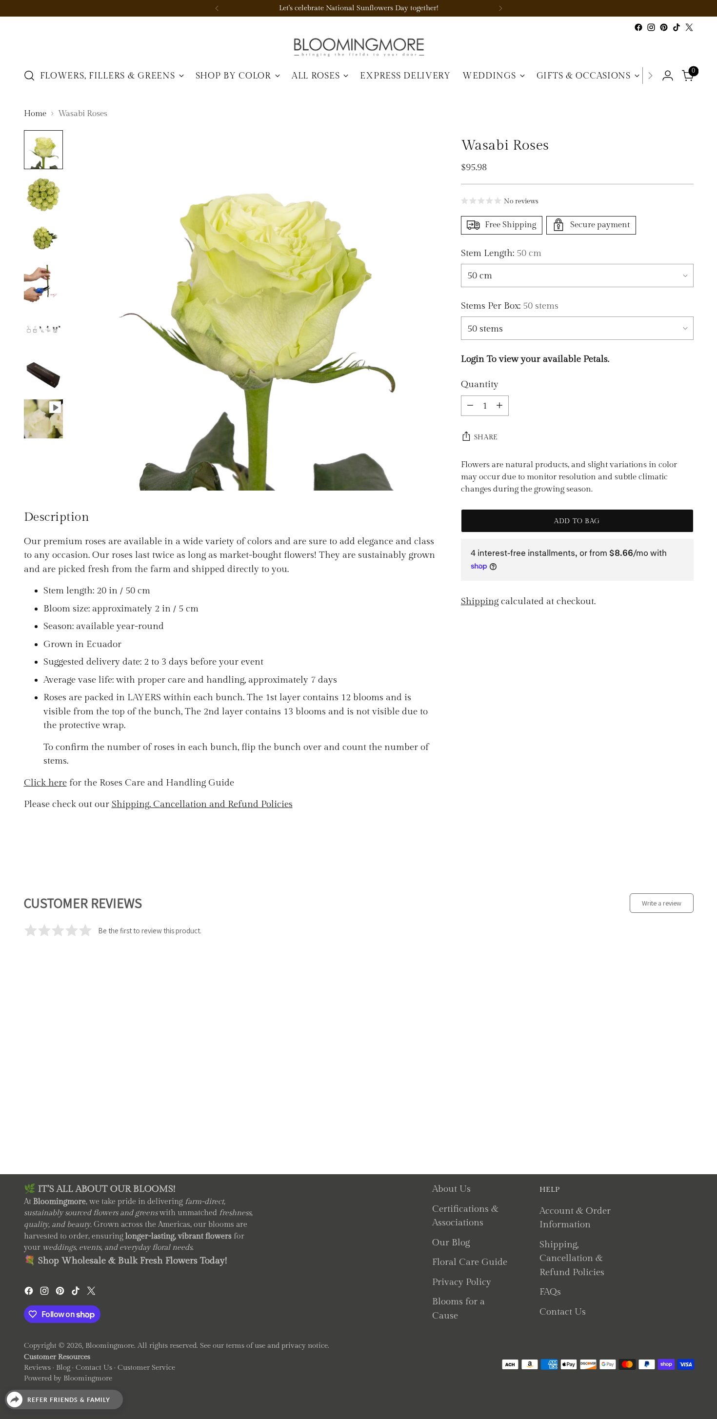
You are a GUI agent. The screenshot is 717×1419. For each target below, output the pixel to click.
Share (486, 437)
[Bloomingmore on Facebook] (638, 27)
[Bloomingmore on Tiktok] (676, 27)
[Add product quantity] (499, 405)
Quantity (479, 384)
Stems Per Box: (509, 305)
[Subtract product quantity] (470, 405)
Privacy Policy (461, 1282)
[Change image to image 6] (43, 374)
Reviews (37, 1367)
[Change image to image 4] (43, 284)
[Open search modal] (29, 75)
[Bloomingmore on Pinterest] (663, 27)
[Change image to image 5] (43, 329)
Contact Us (562, 1311)
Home (35, 113)
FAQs (550, 1291)
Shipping (479, 601)
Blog (63, 1367)
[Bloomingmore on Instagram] (651, 27)
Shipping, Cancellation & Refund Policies (571, 1258)
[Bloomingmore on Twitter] (689, 27)
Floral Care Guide (469, 1262)
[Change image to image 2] (43, 194)
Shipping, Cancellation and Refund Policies (202, 804)
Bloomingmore (109, 1345)
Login (472, 358)
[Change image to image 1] (43, 149)
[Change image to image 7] (43, 418)
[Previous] (217, 8)
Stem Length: (501, 252)
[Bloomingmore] (358, 46)
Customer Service (146, 1367)
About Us (451, 1188)
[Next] (500, 8)
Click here (45, 782)
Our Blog (451, 1242)
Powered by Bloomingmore (68, 1378)
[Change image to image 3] (43, 239)
